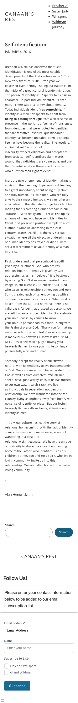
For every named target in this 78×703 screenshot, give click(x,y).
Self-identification (25, 45)
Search (10, 525)
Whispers (59, 16)
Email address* (15, 623)
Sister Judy (60, 11)
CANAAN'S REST (20, 16)
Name (8, 641)
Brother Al (60, 6)
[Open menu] (2, 700)
